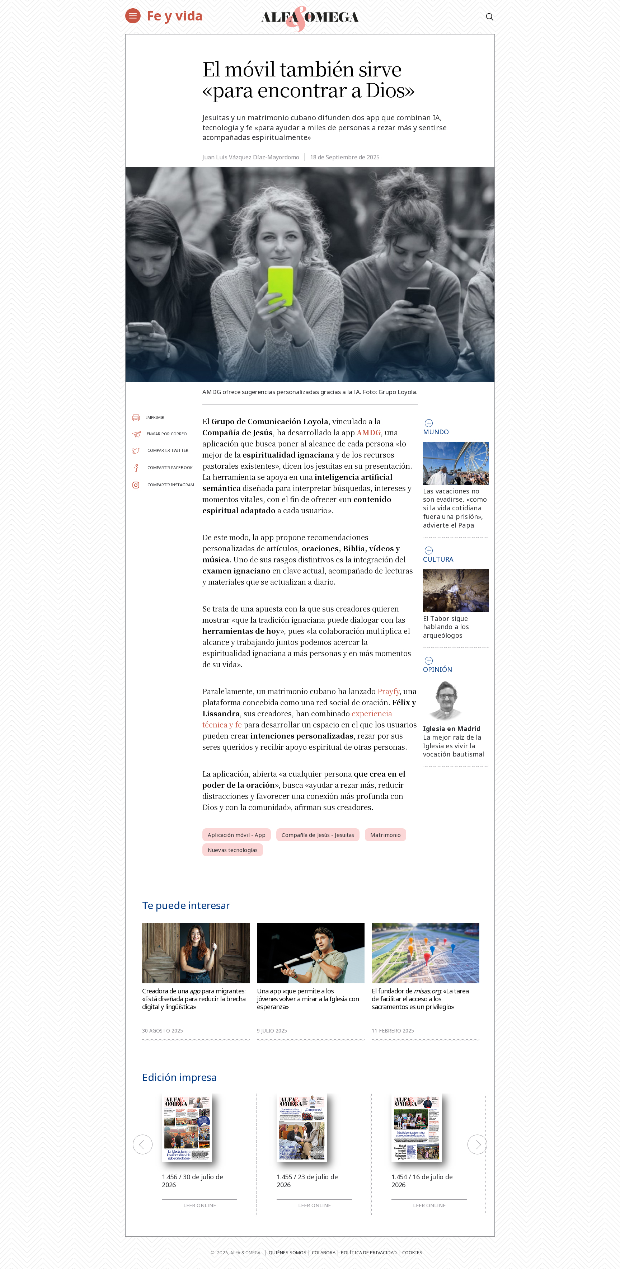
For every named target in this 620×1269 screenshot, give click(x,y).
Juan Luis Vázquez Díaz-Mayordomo (250, 157)
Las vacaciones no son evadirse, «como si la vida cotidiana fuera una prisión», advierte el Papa (455, 508)
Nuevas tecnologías (233, 849)
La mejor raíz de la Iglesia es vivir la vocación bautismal (453, 746)
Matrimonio (385, 834)
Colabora (323, 1252)
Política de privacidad (369, 1252)
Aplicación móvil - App (237, 834)
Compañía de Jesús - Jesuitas (318, 834)
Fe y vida (175, 15)
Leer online (199, 1205)
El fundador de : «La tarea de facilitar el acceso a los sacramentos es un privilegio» (420, 999)
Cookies (412, 1252)
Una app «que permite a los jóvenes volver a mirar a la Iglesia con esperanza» (308, 999)
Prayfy (388, 691)
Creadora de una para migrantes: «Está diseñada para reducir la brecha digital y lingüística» (193, 999)
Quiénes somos (287, 1252)
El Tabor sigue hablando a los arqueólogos (446, 627)
